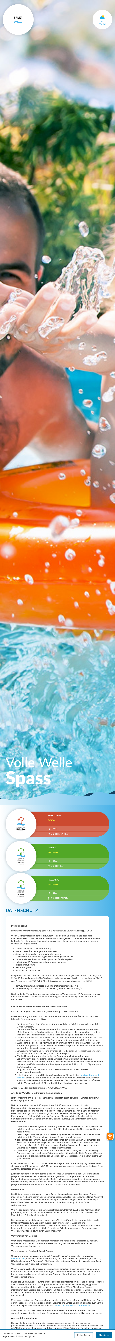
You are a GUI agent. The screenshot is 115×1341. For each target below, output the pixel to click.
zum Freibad (57, 866)
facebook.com (18, 1259)
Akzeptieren (104, 1335)
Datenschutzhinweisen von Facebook (72, 1305)
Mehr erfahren (83, 1335)
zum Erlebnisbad (60, 834)
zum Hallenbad (59, 898)
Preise (54, 829)
